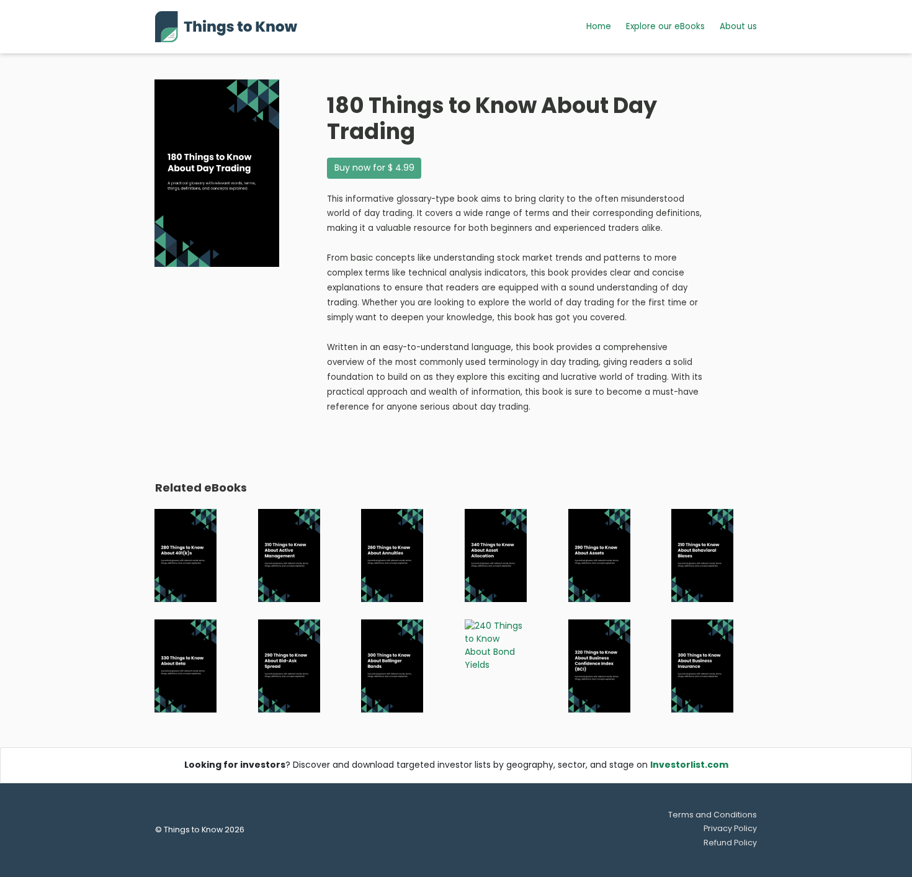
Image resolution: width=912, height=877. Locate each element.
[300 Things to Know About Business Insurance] (702, 665)
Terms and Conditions (712, 814)
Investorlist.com (689, 764)
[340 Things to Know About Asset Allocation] (496, 555)
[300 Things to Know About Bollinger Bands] (392, 665)
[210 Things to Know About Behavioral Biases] (702, 555)
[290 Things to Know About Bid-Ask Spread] (289, 665)
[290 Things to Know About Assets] (599, 555)
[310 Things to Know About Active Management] (289, 555)
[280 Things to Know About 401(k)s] (185, 555)
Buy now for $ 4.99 (374, 167)
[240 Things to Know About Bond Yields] (496, 645)
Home (598, 26)
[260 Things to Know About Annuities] (392, 555)
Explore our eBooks (665, 26)
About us (738, 26)
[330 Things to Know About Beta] (185, 665)
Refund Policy (730, 842)
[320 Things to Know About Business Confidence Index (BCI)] (599, 665)
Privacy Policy (730, 828)
